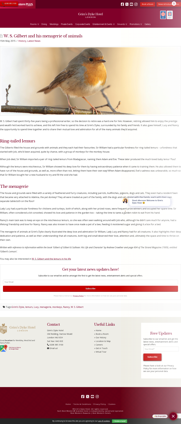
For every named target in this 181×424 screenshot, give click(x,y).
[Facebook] (83, 396)
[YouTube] (93, 396)
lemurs (29, 307)
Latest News (33, 40)
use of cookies (104, 421)
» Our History (100, 337)
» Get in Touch (100, 348)
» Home (97, 330)
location (8, 340)
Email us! (54, 348)
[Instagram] (98, 396)
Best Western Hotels (102, 413)
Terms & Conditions (82, 404)
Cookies (111, 404)
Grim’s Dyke (18, 307)
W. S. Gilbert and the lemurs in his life (51, 258)
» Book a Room (101, 334)
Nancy (66, 307)
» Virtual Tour (100, 351)
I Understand (119, 421)
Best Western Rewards (80, 413)
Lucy (36, 307)
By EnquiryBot (160, 416)
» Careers (98, 344)
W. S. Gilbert (77, 307)
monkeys (57, 307)
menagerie (45, 307)
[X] (88, 396)
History (22, 40)
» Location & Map (102, 341)
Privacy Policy (78, 296)
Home (68, 404)
